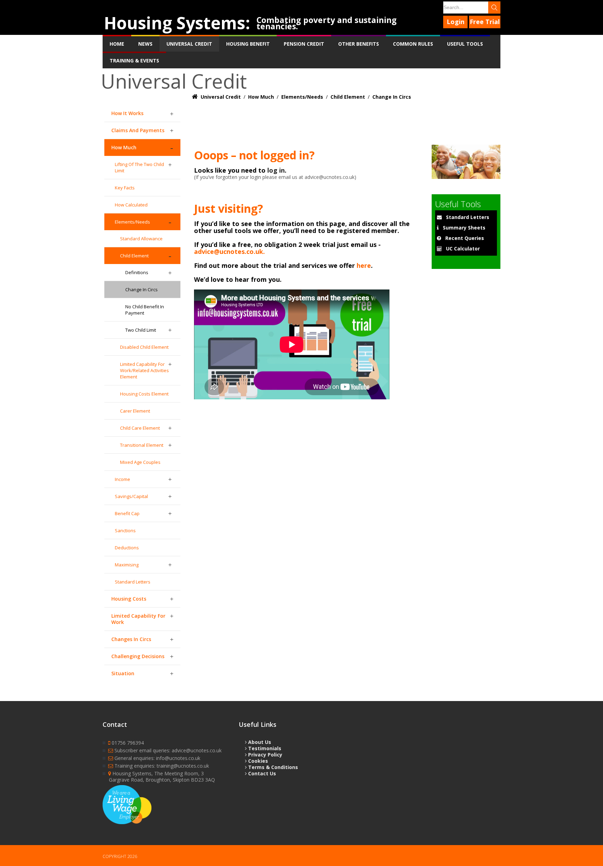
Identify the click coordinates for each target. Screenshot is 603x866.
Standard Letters (132, 582)
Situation (122, 673)
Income (122, 479)
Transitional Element (141, 445)
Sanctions (125, 530)
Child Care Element (140, 428)
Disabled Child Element (144, 347)
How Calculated (131, 205)
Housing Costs (128, 598)
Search (494, 7)
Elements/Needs (132, 222)
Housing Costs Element (144, 394)
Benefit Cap (127, 513)
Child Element (134, 256)
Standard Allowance (141, 238)
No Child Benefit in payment (144, 309)
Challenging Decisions (137, 656)
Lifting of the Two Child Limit (139, 167)
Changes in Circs (131, 639)
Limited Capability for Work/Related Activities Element (144, 370)
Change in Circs (141, 289)
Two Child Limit (140, 330)
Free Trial (485, 21)
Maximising (127, 565)
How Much (123, 147)
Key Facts (125, 188)
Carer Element (135, 411)
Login (455, 21)
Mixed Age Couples (140, 462)
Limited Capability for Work (138, 618)
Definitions (136, 272)
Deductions (127, 547)
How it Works (127, 113)
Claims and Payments (137, 130)
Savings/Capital (131, 496)
